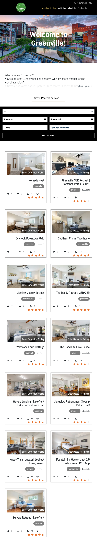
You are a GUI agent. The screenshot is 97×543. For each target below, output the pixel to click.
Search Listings (49, 135)
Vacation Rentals (49, 8)
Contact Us (82, 8)
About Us (72, 8)
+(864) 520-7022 (84, 2)
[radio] (29, 197)
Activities (62, 8)
